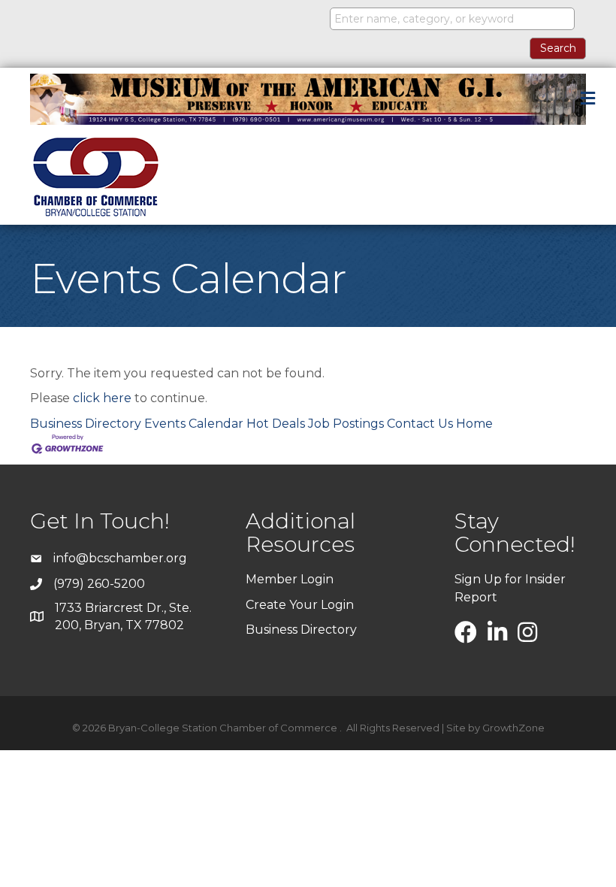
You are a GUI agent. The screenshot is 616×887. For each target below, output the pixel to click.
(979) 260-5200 (99, 584)
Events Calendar (193, 423)
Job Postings (346, 423)
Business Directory (85, 423)
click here (102, 398)
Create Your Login (300, 605)
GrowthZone (513, 728)
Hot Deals (275, 423)
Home (474, 423)
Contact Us (420, 423)
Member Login (290, 579)
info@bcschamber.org (120, 558)
